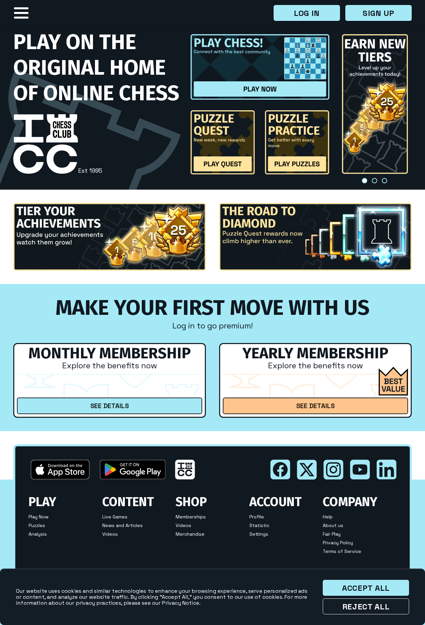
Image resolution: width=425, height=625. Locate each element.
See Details (109, 406)
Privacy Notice (180, 602)
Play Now (38, 517)
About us (333, 525)
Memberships (191, 517)
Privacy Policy (338, 543)
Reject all (366, 606)
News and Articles (122, 525)
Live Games (115, 517)
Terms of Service (342, 551)
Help (328, 517)
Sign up (378, 13)
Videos (110, 534)
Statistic (259, 525)
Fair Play (332, 534)
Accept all (366, 588)
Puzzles (37, 525)
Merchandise (190, 534)
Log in (307, 13)
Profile (256, 517)
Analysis (38, 534)
